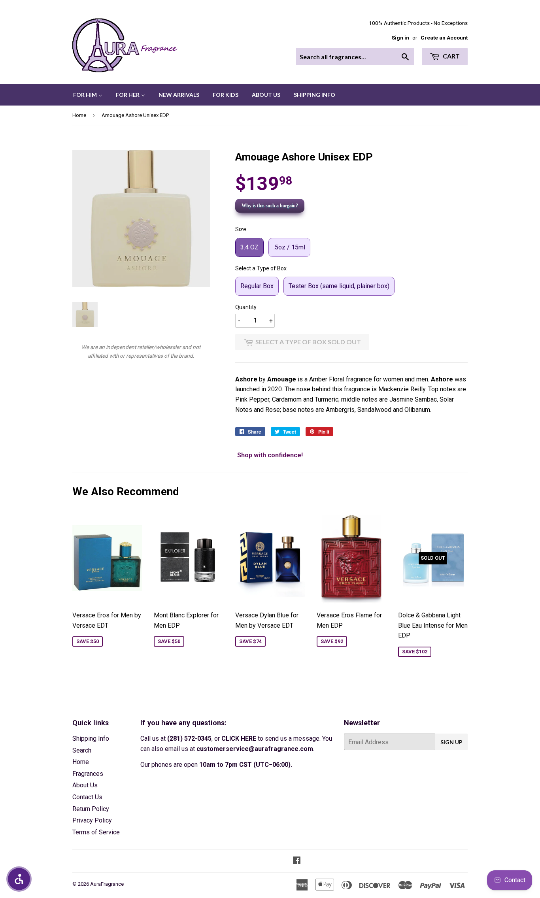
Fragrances (87, 773)
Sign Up (451, 742)
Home (79, 115)
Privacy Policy (92, 820)
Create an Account (444, 37)
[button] (19, 879)
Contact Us (87, 797)
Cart (451, 56)
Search (81, 750)
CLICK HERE (238, 738)
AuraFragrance (107, 884)
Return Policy (90, 809)
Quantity (246, 307)
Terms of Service (96, 832)
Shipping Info (90, 738)
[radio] (249, 247)
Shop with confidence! (270, 455)
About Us (85, 785)
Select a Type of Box (261, 268)
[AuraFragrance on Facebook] (297, 861)
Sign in (400, 37)
